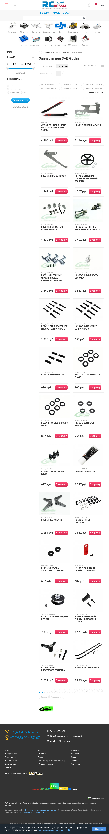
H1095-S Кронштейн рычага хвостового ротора (85, 619)
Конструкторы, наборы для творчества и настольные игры (63, 760)
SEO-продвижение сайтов (16, 773)
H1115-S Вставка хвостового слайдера (53, 569)
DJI (39, 750)
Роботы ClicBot (11, 760)
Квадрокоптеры (11, 754)
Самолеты (42, 754)
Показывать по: (45, 74)
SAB (25, 92)
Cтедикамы (75, 764)
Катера (73, 757)
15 (101, 691)
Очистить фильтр (20, 107)
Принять (99, 829)
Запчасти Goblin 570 (71, 84)
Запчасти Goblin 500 (49, 84)
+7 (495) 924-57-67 (54, 13)
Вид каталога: (90, 65)
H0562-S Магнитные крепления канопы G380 (88, 228)
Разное (8, 767)
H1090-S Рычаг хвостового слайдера (53, 668)
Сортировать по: (46, 66)
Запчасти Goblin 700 (49, 89)
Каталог (8, 750)
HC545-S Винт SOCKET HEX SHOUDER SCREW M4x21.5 (54, 327)
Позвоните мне (14, 5)
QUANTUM (14, 92)
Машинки (74, 754)
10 (86, 691)
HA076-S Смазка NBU (85, 471)
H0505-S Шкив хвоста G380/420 (86, 276)
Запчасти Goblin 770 (71, 89)
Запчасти (47, 52)
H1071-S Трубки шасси (87, 667)
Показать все (57, 697)
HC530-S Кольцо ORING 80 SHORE (88, 376)
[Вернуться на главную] (41, 52)
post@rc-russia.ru (63, 741)
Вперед (44, 697)
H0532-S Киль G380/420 (53, 176)
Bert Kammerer (16, 89)
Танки (40, 757)
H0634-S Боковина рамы (88, 125)
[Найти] (84, 18)
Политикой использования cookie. (55, 830)
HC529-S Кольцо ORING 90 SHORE (54, 424)
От (8, 64)
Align (12, 86)
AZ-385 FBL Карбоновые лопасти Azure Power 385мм (53, 127)
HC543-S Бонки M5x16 (52, 374)
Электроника (10, 764)
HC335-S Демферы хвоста (84, 424)
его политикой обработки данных (31, 813)
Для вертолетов (62, 52)
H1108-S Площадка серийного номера (85, 569)
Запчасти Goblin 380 (93, 89)
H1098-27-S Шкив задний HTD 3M (54, 617)
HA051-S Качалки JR (51, 520)
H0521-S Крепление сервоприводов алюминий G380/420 (52, 278)
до (27, 63)
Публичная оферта (13, 803)
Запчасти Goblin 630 (93, 84)
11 (91, 691)
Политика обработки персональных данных (42, 803)
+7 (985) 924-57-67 (25, 737)
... (95, 691)
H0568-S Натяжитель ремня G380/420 (52, 228)
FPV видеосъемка (45, 764)
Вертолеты (75, 750)
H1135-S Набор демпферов (82, 521)
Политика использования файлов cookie (41, 810)
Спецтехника (10, 757)
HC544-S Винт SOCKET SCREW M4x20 (86, 327)
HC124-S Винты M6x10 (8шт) (53, 472)
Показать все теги (95, 93)
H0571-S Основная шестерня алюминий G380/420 (86, 178)
